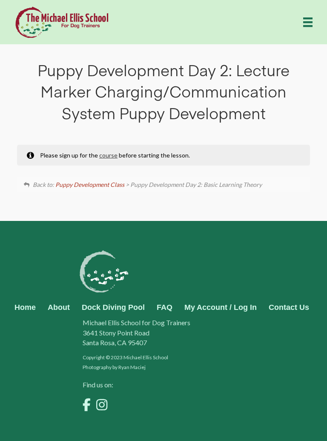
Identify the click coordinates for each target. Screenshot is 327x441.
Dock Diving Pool (113, 307)
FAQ (164, 307)
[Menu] (307, 22)
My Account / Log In (220, 307)
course (108, 155)
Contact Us (289, 307)
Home (25, 307)
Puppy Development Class (89, 184)
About (59, 307)
